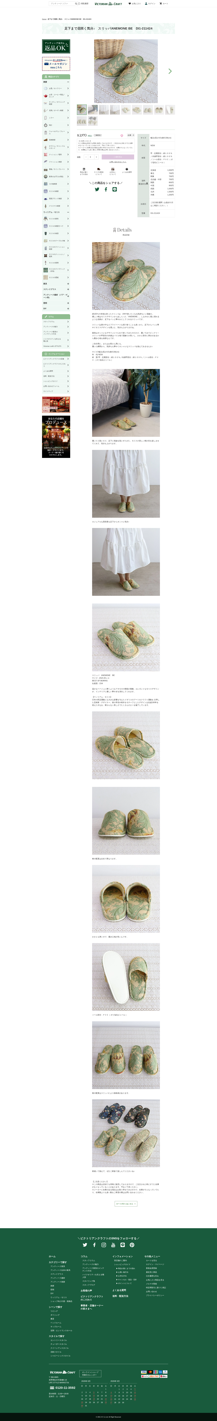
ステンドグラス (57, 1274)
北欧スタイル (56, 1352)
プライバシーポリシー (155, 1295)
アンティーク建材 (58, 1278)
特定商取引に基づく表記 (156, 1288)
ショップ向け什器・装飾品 (61, 1301)
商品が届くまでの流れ (126, 1268)
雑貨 (52, 1286)
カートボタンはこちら (124, 1204)
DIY (52, 1293)
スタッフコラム (88, 1260)
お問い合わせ (151, 1292)
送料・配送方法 (120, 1296)
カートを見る (151, 1260)
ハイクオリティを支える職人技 (93, 1276)
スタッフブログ (88, 1285)
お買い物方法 (123, 1272)
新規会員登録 (151, 1268)
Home (44, 19)
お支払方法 (122, 1276)
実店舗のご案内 (120, 1260)
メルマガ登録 (151, 1284)
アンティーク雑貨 (58, 1282)
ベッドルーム (56, 1323)
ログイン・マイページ (155, 1264)
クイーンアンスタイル (60, 1348)
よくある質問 (119, 1290)
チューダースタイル (59, 1344)
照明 (52, 1290)
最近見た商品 (151, 1272)
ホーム (52, 1256)
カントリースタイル (59, 1340)
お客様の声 (86, 1290)
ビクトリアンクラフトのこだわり (92, 1298)
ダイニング (55, 1315)
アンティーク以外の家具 (60, 1270)
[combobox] (63, 3)
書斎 (52, 1319)
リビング (54, 1311)
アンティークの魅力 (90, 1264)
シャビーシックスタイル (60, 1356)
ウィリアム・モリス (59, 1297)
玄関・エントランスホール (61, 1330)
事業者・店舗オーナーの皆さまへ (92, 1307)
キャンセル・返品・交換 (127, 1280)
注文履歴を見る (152, 1276)
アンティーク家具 (58, 1266)
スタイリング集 (88, 1281)
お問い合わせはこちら (117, 162)
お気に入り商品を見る (155, 1280)
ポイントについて (125, 1283)
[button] (169, 71)
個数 (79, 157)
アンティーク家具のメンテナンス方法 (93, 1269)
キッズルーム (56, 1327)
